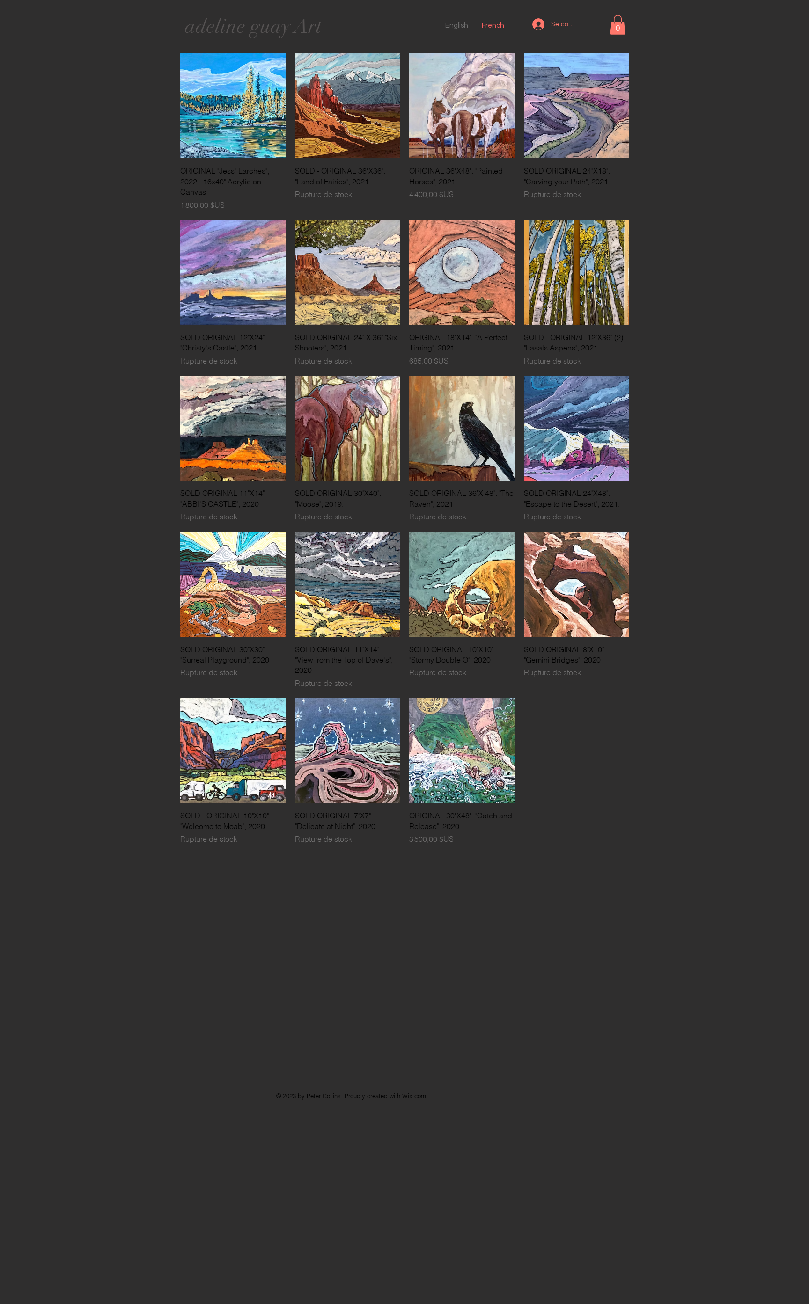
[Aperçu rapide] (233, 106)
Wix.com (414, 1096)
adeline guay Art (253, 26)
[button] (618, 25)
